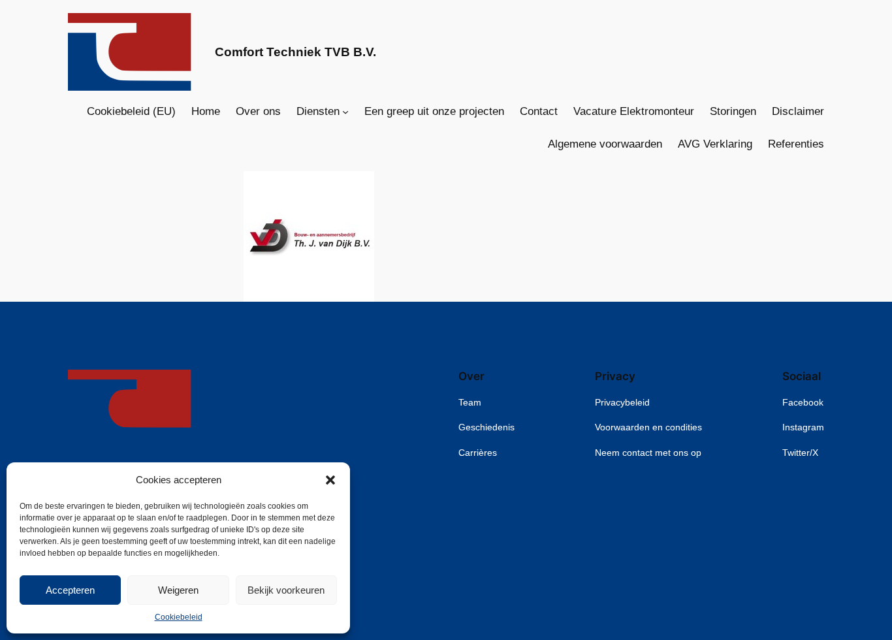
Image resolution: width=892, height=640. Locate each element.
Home (205, 111)
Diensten (318, 111)
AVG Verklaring (715, 144)
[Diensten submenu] (345, 111)
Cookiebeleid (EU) (131, 111)
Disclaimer (798, 111)
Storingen (733, 111)
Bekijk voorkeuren (286, 590)
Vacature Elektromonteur (633, 111)
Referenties (796, 144)
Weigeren (178, 590)
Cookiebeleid (178, 617)
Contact (539, 111)
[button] (330, 480)
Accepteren (70, 590)
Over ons (258, 111)
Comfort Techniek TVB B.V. (295, 52)
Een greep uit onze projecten (434, 111)
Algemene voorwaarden (605, 144)
